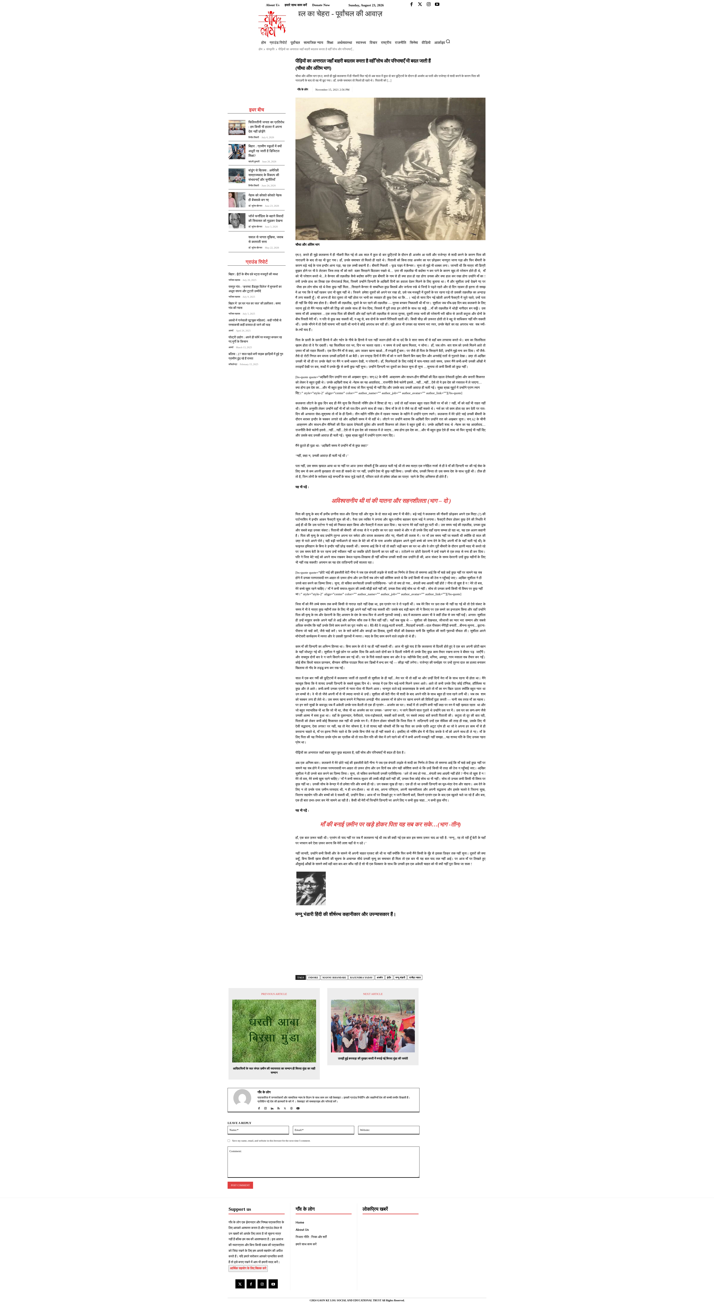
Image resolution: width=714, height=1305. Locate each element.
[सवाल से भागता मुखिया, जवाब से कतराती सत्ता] (237, 241)
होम (260, 49)
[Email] (481, 89)
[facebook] (259, 1107)
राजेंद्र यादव (415, 977)
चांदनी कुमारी (254, 161)
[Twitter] (464, 89)
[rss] (278, 1107)
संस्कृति (270, 49)
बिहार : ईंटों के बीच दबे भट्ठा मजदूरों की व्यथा (253, 274)
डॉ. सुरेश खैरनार (255, 205)
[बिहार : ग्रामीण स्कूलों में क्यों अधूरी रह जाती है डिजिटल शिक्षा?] (237, 151)
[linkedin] (272, 1107)
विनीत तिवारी (253, 137)
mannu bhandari (334, 977)
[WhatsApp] (473, 89)
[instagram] (265, 1107)
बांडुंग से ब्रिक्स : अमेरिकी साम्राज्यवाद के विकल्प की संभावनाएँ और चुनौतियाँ (263, 175)
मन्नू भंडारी (400, 977)
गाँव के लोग (302, 89)
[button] (449, 41)
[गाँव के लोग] (244, 1100)
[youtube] (298, 1107)
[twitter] (285, 1107)
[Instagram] (262, 1283)
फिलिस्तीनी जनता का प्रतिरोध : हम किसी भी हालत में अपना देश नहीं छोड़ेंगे (266, 126)
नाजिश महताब (234, 280)
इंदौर (389, 977)
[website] (291, 1107)
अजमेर (380, 977)
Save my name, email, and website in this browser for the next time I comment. (271, 1140)
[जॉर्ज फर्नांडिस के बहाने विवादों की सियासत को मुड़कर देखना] (237, 220)
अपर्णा (231, 330)
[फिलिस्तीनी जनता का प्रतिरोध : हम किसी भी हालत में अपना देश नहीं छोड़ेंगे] (237, 127)
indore (313, 977)
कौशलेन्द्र (233, 364)
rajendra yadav (361, 977)
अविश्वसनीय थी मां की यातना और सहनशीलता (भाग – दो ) (390, 500)
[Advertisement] (257, 82)
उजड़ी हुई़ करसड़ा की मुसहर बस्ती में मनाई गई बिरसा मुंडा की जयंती (373, 1058)
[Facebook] (456, 89)
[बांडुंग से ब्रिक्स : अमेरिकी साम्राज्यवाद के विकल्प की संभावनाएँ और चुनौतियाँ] (237, 175)
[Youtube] (273, 1283)
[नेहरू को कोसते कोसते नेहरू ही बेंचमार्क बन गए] (237, 199)
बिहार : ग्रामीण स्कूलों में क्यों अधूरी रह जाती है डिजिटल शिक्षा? (265, 150)
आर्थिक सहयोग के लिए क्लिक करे (248, 1268)
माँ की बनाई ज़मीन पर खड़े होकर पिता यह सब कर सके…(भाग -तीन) (390, 824)
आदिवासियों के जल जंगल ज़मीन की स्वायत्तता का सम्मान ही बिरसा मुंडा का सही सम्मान (274, 1070)
